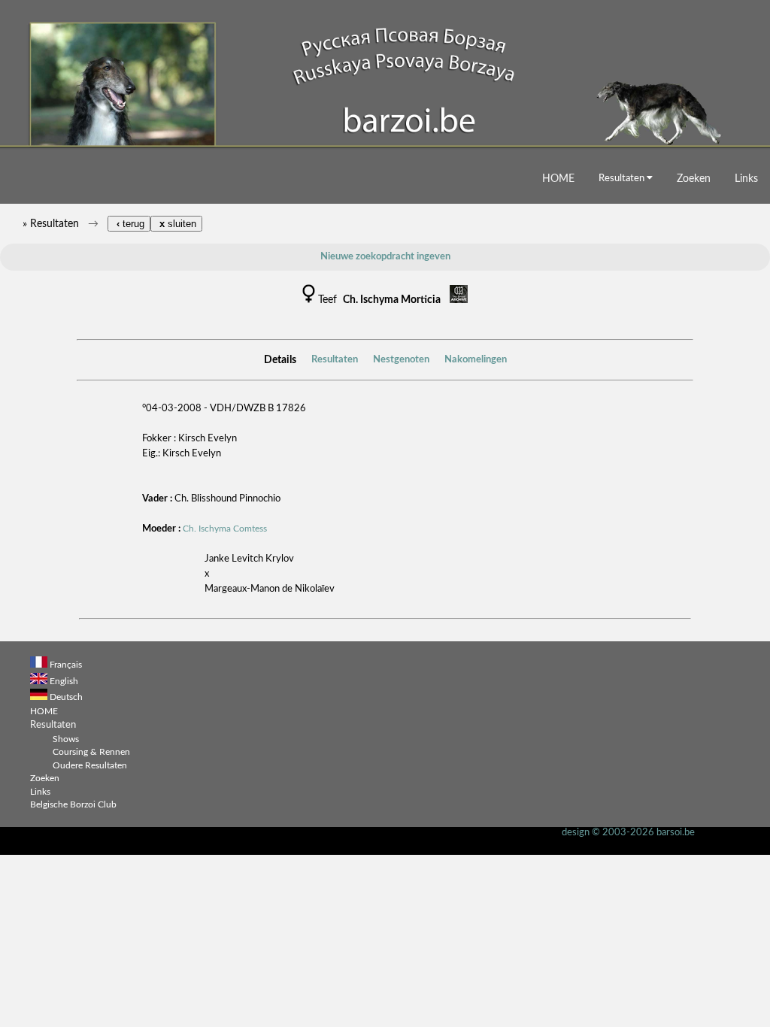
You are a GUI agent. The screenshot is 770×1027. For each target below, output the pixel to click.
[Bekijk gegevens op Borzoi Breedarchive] (459, 300)
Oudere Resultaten (90, 766)
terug (129, 223)
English (64, 681)
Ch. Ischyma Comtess (225, 529)
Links (746, 178)
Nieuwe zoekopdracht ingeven (385, 257)
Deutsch (66, 697)
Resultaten (623, 178)
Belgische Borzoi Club (73, 805)
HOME (558, 178)
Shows (66, 739)
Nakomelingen (475, 360)
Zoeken (694, 178)
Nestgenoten (401, 360)
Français (66, 665)
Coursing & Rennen (91, 752)
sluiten (176, 223)
